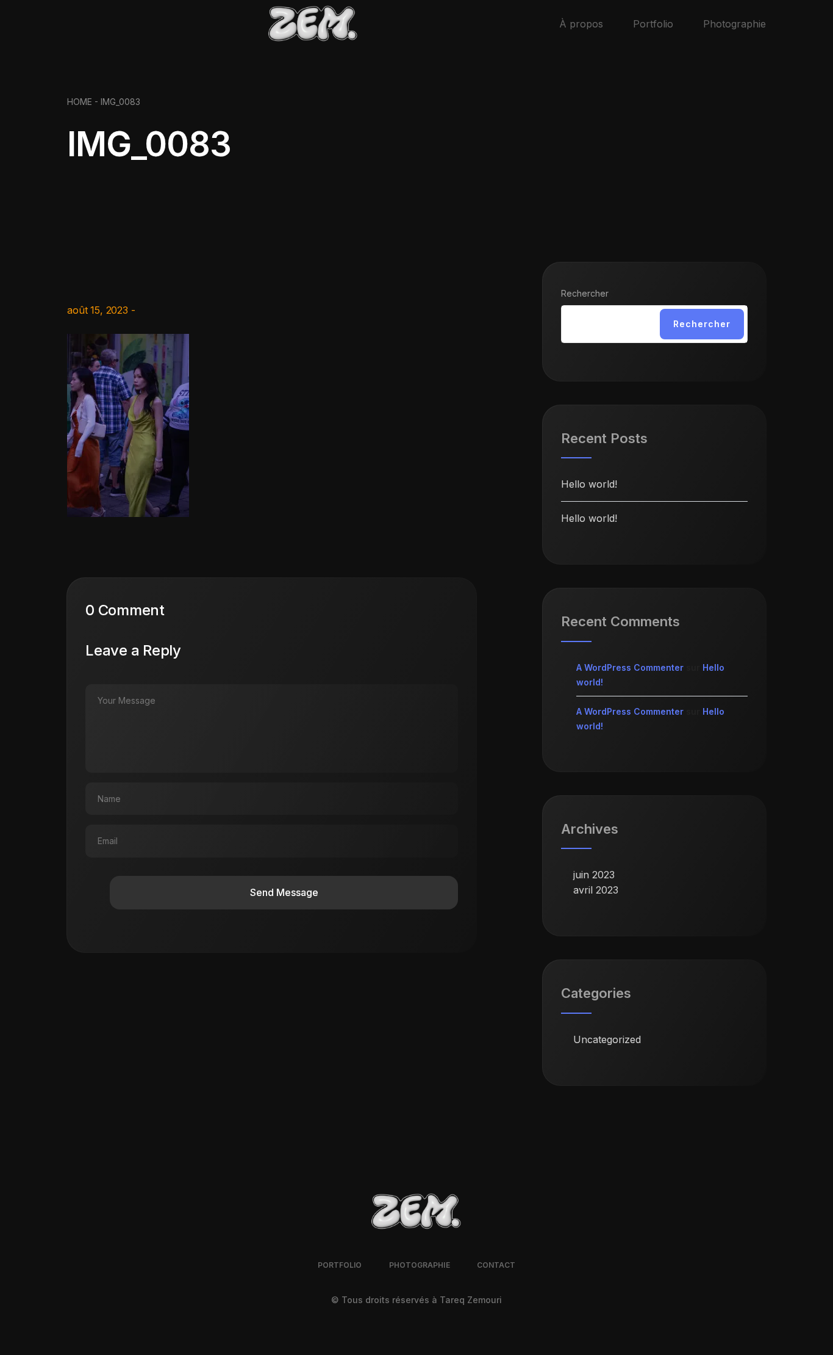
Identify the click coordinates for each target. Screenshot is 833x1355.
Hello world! (589, 484)
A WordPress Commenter (630, 667)
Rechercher (585, 293)
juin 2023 (594, 875)
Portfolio (653, 24)
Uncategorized (607, 1039)
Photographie (734, 24)
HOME (79, 101)
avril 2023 (595, 890)
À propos (581, 24)
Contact (496, 1265)
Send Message (284, 892)
